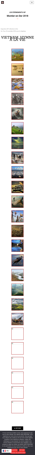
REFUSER (22, 450)
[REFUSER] (33, 443)
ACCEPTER (14, 450)
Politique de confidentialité (18, 452)
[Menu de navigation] (32, 2)
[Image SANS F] (3, 2)
